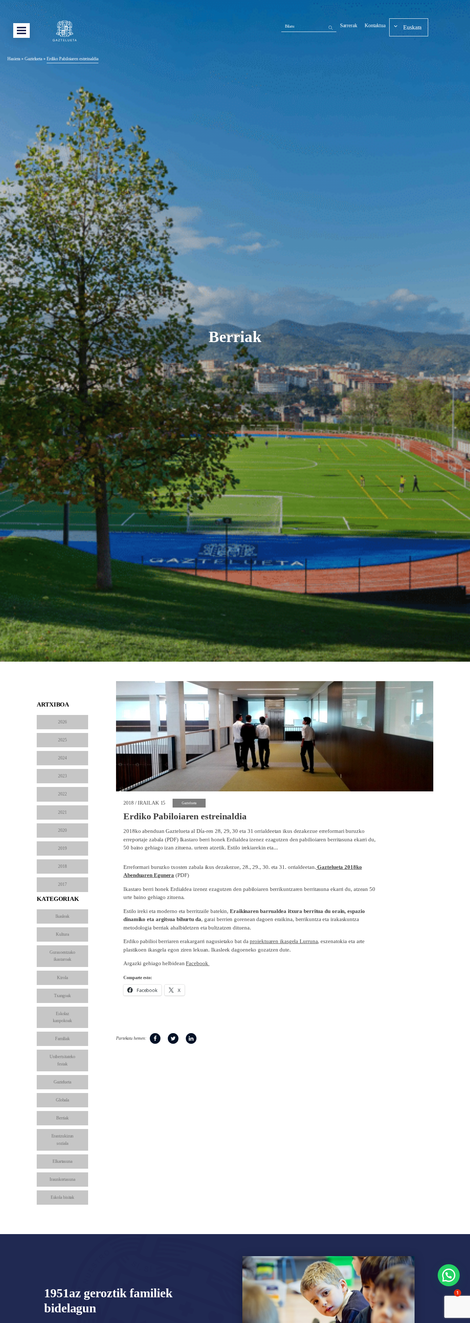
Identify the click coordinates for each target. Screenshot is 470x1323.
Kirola (62, 977)
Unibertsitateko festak (63, 1060)
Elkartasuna (62, 1161)
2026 (62, 722)
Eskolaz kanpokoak (62, 1017)
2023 (62, 776)
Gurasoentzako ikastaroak (62, 956)
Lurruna (309, 941)
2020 (62, 830)
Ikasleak (62, 916)
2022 (62, 794)
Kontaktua (375, 25)
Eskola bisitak (63, 1197)
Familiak (62, 1038)
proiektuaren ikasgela (275, 941)
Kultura (62, 934)
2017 (62, 884)
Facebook (197, 963)
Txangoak (62, 995)
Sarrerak (348, 25)
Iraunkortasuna (62, 1179)
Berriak (62, 1118)
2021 (62, 812)
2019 (62, 848)
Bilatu (289, 26)
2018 (62, 866)
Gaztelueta (33, 58)
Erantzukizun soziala (62, 1139)
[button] (449, 1275)
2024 (62, 758)
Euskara (412, 27)
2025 (62, 740)
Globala (62, 1100)
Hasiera (13, 58)
